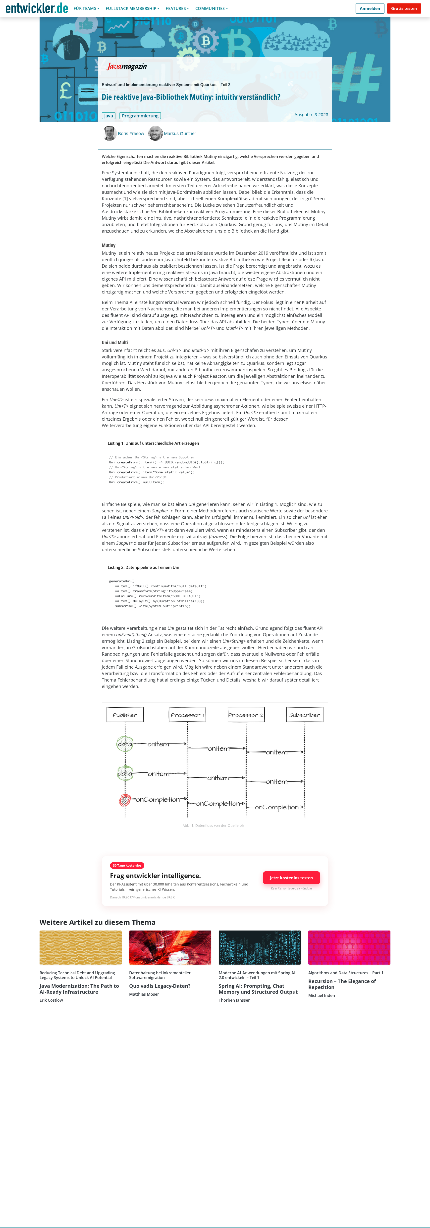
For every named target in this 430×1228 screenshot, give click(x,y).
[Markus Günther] (156, 133)
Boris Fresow (131, 133)
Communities (210, 8)
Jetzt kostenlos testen (291, 878)
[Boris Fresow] (110, 133)
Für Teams (85, 8)
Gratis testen (404, 8)
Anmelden (370, 8)
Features (176, 8)
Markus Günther (180, 133)
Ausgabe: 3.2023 (311, 114)
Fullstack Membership (131, 8)
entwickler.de (37, 9)
